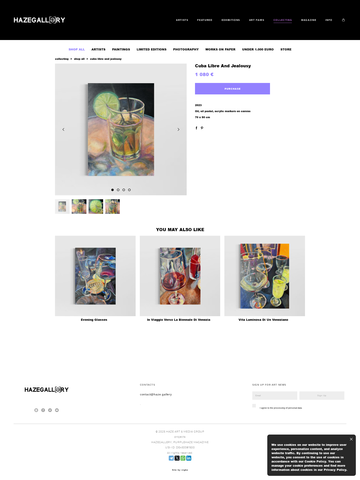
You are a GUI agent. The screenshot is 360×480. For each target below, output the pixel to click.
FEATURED (204, 20)
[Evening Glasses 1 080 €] (95, 276)
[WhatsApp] (182, 458)
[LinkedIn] (188, 458)
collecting (62, 59)
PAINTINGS (121, 49)
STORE (285, 49)
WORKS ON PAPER (220, 49)
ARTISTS (182, 20)
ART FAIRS (256, 20)
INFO (328, 20)
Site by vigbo (180, 470)
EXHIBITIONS (231, 20)
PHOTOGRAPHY (186, 49)
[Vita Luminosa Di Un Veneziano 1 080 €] (264, 276)
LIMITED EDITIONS (151, 49)
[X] (177, 458)
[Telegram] (171, 458)
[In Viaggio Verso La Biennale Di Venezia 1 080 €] (180, 276)
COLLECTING (283, 20)
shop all (79, 59)
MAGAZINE (308, 20)
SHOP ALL (77, 49)
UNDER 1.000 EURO (258, 49)
